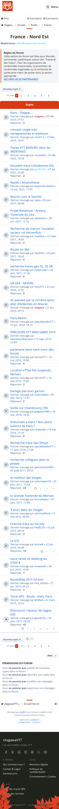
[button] (49, 96)
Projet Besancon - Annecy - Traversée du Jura (28, 212)
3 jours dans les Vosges (26, 510)
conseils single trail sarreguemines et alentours (29, 131)
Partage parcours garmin (27, 391)
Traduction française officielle (25, 715)
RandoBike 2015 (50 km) (26, 579)
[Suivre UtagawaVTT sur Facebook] (6, 752)
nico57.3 (39, 137)
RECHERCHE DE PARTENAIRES (21, 79)
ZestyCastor (41, 269)
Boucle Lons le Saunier (26, 196)
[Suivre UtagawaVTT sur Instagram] (26, 752)
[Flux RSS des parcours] (39, 752)
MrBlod (38, 600)
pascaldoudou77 (43, 321)
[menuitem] (5, 18)
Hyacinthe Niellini (44, 186)
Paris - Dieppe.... (21, 113)
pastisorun (40, 218)
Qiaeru (42, 715)
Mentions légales (39, 764)
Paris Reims (18, 318)
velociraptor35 (42, 481)
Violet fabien (41, 394)
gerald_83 (40, 169)
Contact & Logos (11, 769)
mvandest (40, 155)
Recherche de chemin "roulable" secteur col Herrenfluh (32, 230)
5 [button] (41, 95)
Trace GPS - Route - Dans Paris (31, 596)
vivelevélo (40, 429)
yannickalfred (42, 513)
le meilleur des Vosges (25, 478)
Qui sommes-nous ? (14, 764)
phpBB (21, 712)
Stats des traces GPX (14, 789)
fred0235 (39, 527)
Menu (54, 7)
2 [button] (21, 95)
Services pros (10, 773)
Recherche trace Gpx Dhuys (29, 443)
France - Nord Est (29, 37)
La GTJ (14, 541)
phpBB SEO (35, 720)
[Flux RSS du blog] (45, 752)
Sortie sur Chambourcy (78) (29, 408)
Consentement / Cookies (43, 776)
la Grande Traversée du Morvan (32, 496)
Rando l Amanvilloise (24, 182)
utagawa (39, 116)
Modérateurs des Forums (32, 43)
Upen (37, 200)
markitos (39, 236)
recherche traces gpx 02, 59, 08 (31, 266)
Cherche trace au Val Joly (27, 524)
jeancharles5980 (43, 467)
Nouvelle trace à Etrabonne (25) (32, 165)
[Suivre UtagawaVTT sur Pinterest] (32, 752)
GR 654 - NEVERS (21, 283)
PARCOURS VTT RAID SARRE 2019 (32, 332)
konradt (38, 544)
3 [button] (28, 95)
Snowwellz (40, 566)
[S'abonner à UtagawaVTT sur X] (12, 752)
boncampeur (41, 499)
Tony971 (39, 286)
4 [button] (34, 95)
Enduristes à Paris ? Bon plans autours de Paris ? (31, 424)
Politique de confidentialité (37, 771)
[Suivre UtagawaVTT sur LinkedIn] (19, 752)
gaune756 (40, 618)
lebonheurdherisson (21, 339)
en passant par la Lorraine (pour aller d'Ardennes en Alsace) (32, 302)
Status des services (13, 793)
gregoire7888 (42, 411)
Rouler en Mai (20, 249)
